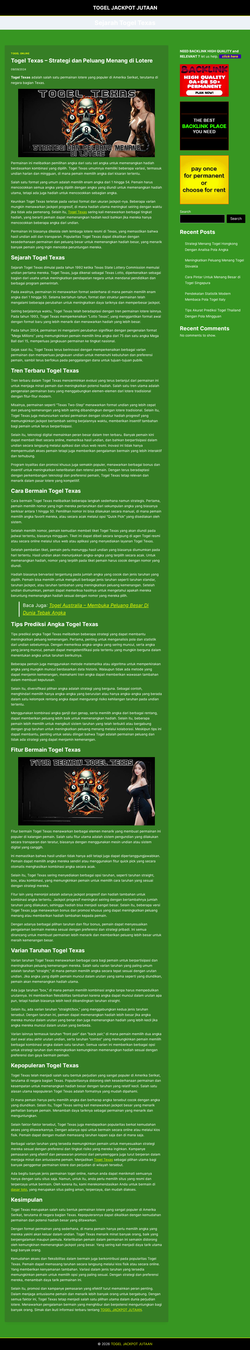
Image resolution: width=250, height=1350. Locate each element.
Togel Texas (77, 212)
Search (185, 212)
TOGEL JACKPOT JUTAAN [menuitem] (121, 1310)
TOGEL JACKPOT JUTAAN (131, 1344)
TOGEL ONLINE (20, 53)
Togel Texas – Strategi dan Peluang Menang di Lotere (82, 60)
